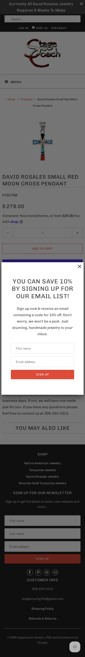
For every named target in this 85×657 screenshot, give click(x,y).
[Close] (77, 268)
